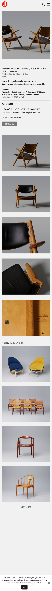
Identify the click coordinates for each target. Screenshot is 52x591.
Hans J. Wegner (9, 71)
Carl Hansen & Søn (20, 74)
